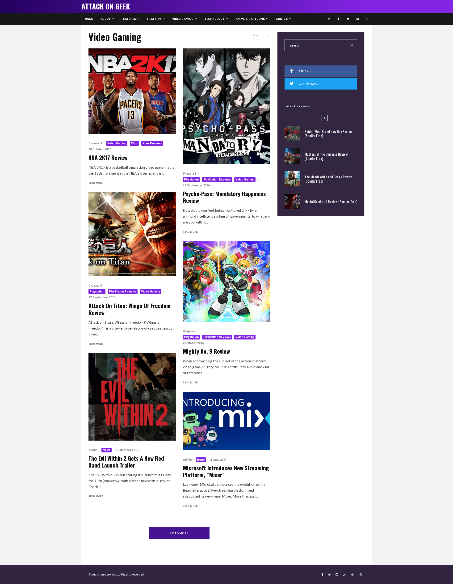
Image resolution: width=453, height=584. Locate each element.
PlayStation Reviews (122, 291)
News (106, 450)
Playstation (97, 291)
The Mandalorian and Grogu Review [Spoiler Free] (328, 179)
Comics (282, 19)
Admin (92, 450)
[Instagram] (357, 19)
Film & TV (154, 19)
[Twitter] (348, 19)
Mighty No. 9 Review (206, 351)
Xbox (134, 143)
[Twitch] (344, 574)
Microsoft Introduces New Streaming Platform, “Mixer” (226, 471)
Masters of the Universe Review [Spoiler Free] (326, 156)
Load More (179, 533)
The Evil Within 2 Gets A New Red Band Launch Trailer (126, 461)
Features (129, 19)
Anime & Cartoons (250, 19)
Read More (95, 183)
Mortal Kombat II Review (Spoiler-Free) (331, 201)
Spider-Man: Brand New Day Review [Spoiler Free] (328, 133)
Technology (214, 19)
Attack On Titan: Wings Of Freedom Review (129, 309)
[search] (352, 45)
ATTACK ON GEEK (105, 6)
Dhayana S (95, 143)
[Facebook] (338, 19)
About (105, 19)
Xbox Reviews (152, 143)
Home (89, 19)
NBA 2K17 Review (107, 157)
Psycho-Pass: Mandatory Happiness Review (224, 197)
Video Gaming (182, 19)
